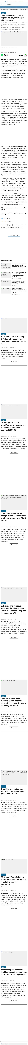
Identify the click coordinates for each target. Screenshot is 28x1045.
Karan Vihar (20, 227)
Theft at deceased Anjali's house (19, 225)
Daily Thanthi (13, 1)
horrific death (3, 227)
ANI (2, 50)
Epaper (6, 1)
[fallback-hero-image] (6, 266)
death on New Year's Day (12, 227)
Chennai (3, 7)
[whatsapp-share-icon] (2, 56)
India (16, 7)
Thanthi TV (20, 1)
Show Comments (14, 235)
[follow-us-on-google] (25, 55)
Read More (14, 361)
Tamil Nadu (10, 7)
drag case (10, 225)
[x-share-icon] (5, 56)
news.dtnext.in (7, 208)
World (20, 7)
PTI (1, 344)
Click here (3, 218)
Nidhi (6, 225)
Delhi (2, 225)
